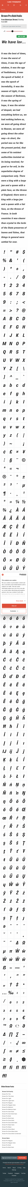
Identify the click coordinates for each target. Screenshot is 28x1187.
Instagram (17, 1173)
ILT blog (19, 1167)
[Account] (2, 5)
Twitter (4, 1173)
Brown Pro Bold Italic (8, 1118)
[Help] (14, 5)
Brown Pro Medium (7, 1107)
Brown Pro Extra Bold (8, 1120)
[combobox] (14, 9)
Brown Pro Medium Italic (9, 1109)
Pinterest (14, 1175)
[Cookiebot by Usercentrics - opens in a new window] (19, 575)
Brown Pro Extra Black (8, 1129)
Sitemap (14, 1170)
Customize (13, 611)
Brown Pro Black (6, 1127)
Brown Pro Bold (6, 1116)
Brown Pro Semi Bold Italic (9, 1114)
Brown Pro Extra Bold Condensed (11, 1133)
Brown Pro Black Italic (8, 1125)
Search (9, 1167)
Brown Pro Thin (6, 1094)
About (14, 1167)
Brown (15, 20)
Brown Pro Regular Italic (9, 1105)
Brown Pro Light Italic (8, 1100)
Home (4, 1167)
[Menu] (26, 5)
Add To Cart (22, 36)
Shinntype (8, 20)
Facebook (10, 1173)
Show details (19, 600)
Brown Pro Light (6, 1098)
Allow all (14, 605)
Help (24, 1167)
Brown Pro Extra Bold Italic (9, 1122)
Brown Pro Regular (7, 1103)
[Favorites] (8, 5)
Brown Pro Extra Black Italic (10, 1131)
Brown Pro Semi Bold (8, 1111)
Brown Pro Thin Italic (8, 1096)
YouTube (23, 1173)
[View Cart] (20, 5)
